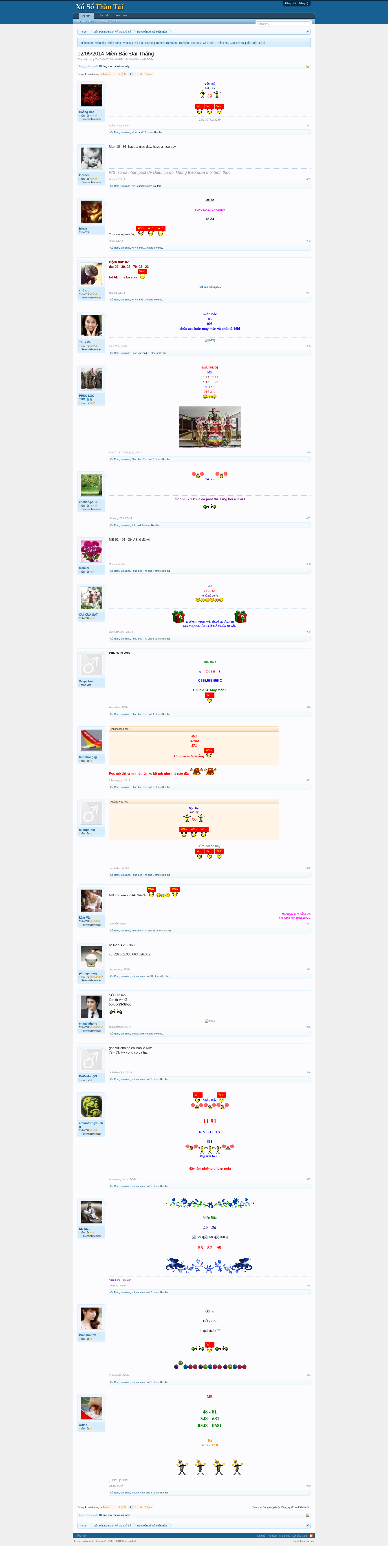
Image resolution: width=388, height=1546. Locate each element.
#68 (308, 564)
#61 (308, 125)
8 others (148, 1033)
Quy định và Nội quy (303, 1541)
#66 (308, 452)
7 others (157, 787)
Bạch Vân (137, 353)
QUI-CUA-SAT (88, 614)
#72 (308, 868)
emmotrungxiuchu (91, 1124)
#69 (308, 632)
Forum (86, 15)
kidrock (84, 175)
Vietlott (127, 42)
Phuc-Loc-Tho (139, 459)
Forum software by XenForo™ (105, 1541)
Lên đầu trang (299, 1535)
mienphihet (87, 829)
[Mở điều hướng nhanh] (307, 31)
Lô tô (262, 42)
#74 (308, 969)
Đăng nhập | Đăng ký (296, 3)
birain (83, 228)
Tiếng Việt (80, 1535)
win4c (135, 132)
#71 (308, 780)
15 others (148, 132)
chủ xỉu (84, 290)
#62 (308, 179)
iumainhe (125, 132)
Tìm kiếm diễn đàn (87, 21)
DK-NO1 (84, 1229)
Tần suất (252, 42)
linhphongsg (88, 757)
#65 (308, 346)
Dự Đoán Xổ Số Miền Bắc (109, 59)
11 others (148, 247)
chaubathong (88, 1023)
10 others (153, 353)
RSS (311, 1535)
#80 (308, 1485)
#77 (308, 1179)
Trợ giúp (272, 1535)
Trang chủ (284, 1535)
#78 (308, 1285)
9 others (147, 186)
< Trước (105, 74)
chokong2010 (88, 502)
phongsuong (88, 973)
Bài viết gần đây (110, 21)
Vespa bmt (86, 681)
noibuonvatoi (138, 976)
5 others (157, 638)
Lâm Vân (85, 917)
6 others (157, 459)
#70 (308, 707)
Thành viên (103, 15)
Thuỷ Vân (85, 342)
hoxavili (141, 59)
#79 (308, 1375)
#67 (308, 518)
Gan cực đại (237, 42)
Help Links (122, 15)
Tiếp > (148, 74)
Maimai (84, 568)
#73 (308, 923)
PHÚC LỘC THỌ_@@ (86, 397)
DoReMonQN (88, 1076)
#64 (308, 292)
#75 (308, 1027)
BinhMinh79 (87, 1335)
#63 (308, 241)
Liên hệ (261, 1535)
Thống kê (222, 42)
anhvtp (135, 1033)
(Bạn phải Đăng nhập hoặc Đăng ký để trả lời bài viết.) (281, 1507)
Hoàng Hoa (86, 112)
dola (134, 525)
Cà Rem (114, 132)
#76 (308, 1072)
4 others (157, 570)
